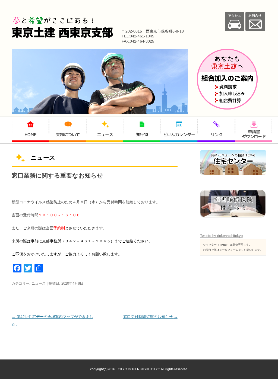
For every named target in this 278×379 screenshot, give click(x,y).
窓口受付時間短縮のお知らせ (150, 316)
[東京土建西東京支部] (62, 36)
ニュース (38, 283)
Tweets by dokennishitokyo (221, 236)
